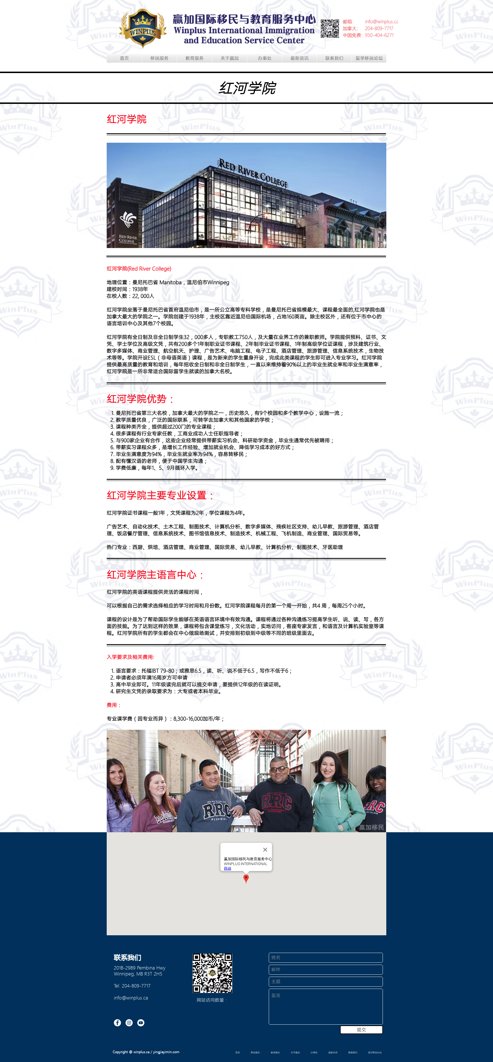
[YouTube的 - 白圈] (140, 1022)
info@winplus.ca (131, 998)
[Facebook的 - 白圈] (117, 1022)
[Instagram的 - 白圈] (129, 1022)
